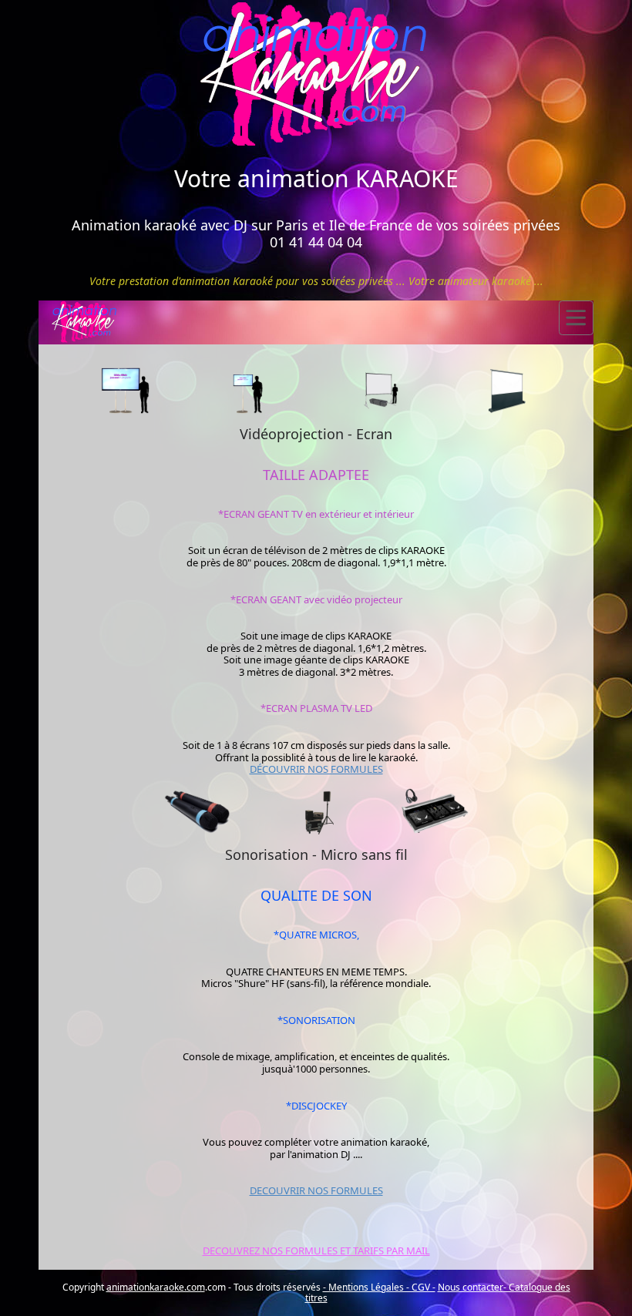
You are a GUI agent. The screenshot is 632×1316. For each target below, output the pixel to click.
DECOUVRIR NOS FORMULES (316, 1190)
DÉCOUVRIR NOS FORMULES (316, 769)
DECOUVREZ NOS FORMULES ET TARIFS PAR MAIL (316, 1250)
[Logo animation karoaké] (316, 76)
